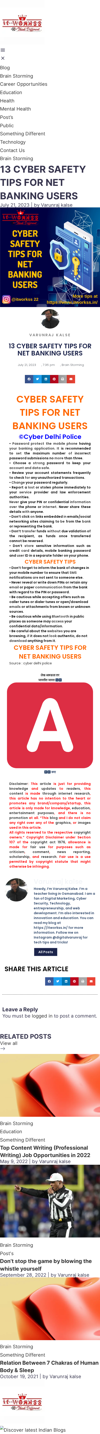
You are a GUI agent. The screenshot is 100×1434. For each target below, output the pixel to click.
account (16, 468)
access (57, 621)
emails (15, 606)
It (58, 448)
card (25, 550)
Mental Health (15, 109)
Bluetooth (60, 616)
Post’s (6, 117)
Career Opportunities (23, 84)
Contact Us (12, 150)
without (54, 531)
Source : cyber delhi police (30, 663)
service (25, 492)
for (27, 477)
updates (48, 788)
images (84, 822)
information (80, 502)
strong (39, 463)
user (20, 555)
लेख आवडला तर (50, 675)
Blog (5, 67)
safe (45, 468)
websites (55, 631)
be (62, 521)
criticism (16, 852)
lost (31, 487)
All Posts (45, 952)
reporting (81, 852)
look (53, 636)
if (28, 636)
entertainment (22, 813)
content (16, 793)
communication (49, 587)
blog (54, 817)
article (45, 783)
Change (18, 482)
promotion (18, 817)
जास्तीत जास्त (46, 680)
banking (26, 448)
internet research (74, 793)
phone (72, 443)
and (28, 468)
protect (37, 443)
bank (86, 521)
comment (41, 852)
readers (73, 788)
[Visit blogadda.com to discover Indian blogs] (33, 1430)
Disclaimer (18, 783)
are (35, 577)
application (44, 448)
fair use (37, 847)
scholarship (19, 856)
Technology (13, 142)
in (65, 516)
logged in (42, 1016)
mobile (59, 443)
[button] (29, 379)
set (19, 453)
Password (20, 443)
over (13, 506)
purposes (46, 813)
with (26, 511)
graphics (63, 822)
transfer (29, 531)
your (13, 448)
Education (11, 92)
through (49, 793)
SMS (73, 572)
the (49, 443)
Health (7, 101)
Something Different (22, 133)
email (14, 587)
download (18, 640)
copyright (82, 832)
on (32, 516)
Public (7, 125)
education (81, 808)
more (58, 458)
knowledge (18, 788)
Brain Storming (16, 76)
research (49, 856)
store (29, 545)
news (61, 852)
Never (14, 502)
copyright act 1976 (47, 842)
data (36, 468)
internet (50, 506)
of (70, 453)
